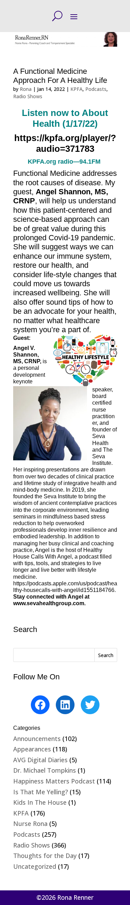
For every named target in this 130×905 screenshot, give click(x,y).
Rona (26, 89)
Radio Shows (27, 96)
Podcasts (95, 89)
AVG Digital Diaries (40, 760)
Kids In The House (40, 802)
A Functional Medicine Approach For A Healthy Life (60, 76)
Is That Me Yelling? (40, 792)
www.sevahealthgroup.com (48, 603)
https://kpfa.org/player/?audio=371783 (65, 143)
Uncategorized (34, 866)
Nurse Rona (30, 823)
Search (105, 655)
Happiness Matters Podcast (54, 781)
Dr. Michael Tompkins (44, 770)
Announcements (37, 738)
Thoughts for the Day (45, 855)
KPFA (76, 89)
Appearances (32, 749)
